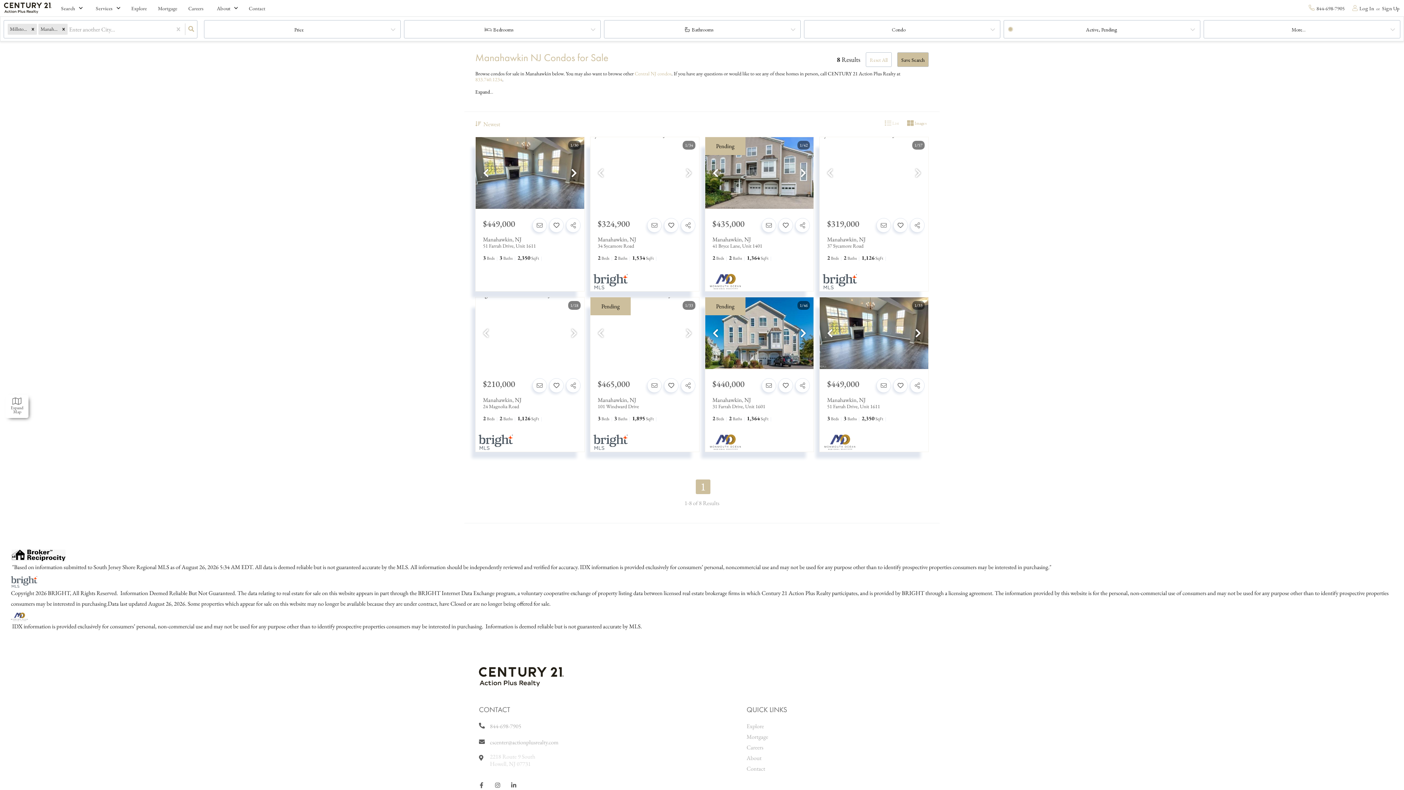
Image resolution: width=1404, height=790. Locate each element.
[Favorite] (556, 225)
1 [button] (703, 487)
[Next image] (574, 174)
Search (68, 8)
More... (1299, 29)
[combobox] (69, 29)
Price (299, 29)
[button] (33, 29)
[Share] (573, 225)
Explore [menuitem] (139, 8)
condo (899, 29)
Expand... (484, 92)
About (223, 8)
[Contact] (539, 225)
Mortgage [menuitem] (167, 8)
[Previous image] (486, 174)
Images (920, 123)
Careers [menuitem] (196, 8)
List (895, 123)
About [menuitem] (754, 758)
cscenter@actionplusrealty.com (524, 742)
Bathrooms (702, 29)
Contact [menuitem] (257, 8)
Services (104, 8)
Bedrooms (503, 29)
